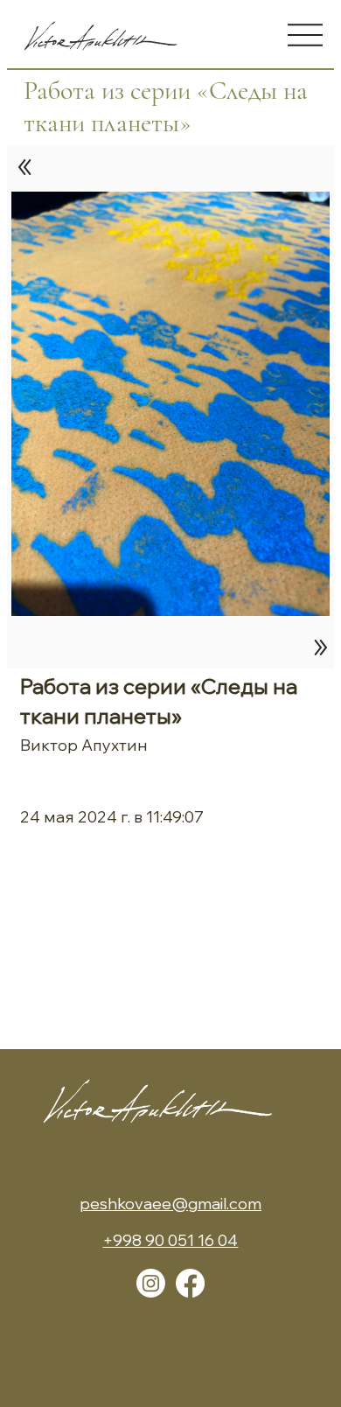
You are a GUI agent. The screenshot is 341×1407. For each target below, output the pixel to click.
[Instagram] (150, 1283)
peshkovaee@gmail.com (170, 1204)
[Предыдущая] (25, 167)
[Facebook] (190, 1283)
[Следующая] (316, 647)
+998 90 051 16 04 (170, 1240)
